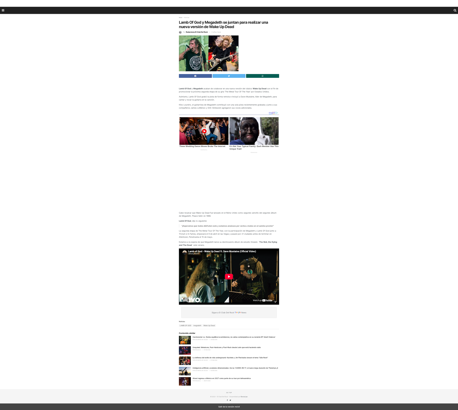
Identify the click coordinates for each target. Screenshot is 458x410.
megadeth (197, 325)
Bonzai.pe (244, 397)
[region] (229, 3)
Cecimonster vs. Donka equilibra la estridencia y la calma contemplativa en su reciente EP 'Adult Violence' (234, 337)
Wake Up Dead (209, 325)
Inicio (180, 17)
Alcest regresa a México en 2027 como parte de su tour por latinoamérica (222, 378)
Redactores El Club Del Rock (197, 32)
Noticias (186, 17)
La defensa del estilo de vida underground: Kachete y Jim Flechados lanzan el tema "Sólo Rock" (230, 358)
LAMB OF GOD (185, 325)
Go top (229, 392)
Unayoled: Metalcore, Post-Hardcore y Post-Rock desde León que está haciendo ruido (227, 347)
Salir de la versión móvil (229, 406)
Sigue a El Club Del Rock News (229, 312)
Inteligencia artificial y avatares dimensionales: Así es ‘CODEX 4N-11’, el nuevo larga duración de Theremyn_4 (235, 368)
